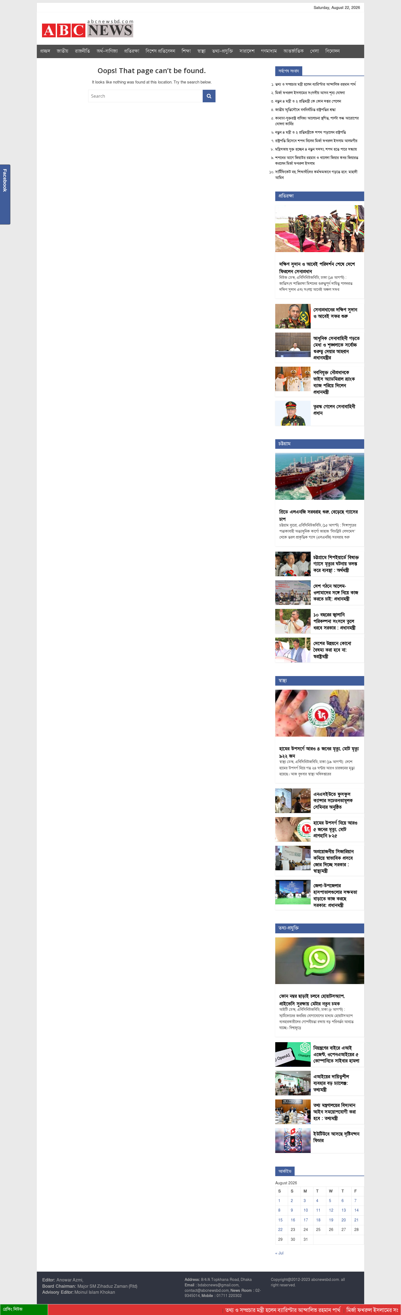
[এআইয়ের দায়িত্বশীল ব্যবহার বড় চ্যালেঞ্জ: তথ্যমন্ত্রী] (293, 1073)
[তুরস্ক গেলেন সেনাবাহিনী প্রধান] (293, 403)
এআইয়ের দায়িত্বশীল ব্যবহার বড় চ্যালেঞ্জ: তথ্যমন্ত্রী (331, 1083)
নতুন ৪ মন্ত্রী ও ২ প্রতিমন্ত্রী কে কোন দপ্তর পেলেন (308, 101)
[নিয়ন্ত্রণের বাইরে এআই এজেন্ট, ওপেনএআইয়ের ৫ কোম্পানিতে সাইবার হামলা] (293, 1045)
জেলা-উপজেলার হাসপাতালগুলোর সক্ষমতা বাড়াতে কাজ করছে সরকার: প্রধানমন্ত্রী (335, 895)
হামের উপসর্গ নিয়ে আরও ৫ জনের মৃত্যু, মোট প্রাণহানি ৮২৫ (335, 829)
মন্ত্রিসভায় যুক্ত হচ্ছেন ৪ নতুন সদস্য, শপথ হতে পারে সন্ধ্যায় (316, 149)
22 (280, 1229)
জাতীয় (62, 51)
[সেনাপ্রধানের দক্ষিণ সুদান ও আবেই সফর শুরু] (293, 306)
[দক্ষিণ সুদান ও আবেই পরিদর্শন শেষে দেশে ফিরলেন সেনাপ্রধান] (319, 208)
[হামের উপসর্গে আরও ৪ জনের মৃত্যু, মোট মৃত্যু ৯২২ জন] (319, 692)
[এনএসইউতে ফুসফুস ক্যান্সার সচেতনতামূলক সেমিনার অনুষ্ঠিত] (293, 791)
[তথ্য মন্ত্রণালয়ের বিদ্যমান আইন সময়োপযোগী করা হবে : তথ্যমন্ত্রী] (293, 1102)
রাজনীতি (82, 51)
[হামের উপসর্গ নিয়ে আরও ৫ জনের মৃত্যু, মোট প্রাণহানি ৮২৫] (293, 820)
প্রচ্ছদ (45, 51)
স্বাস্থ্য (201, 51)
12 (331, 1210)
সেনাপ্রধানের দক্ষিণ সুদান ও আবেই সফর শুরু (335, 313)
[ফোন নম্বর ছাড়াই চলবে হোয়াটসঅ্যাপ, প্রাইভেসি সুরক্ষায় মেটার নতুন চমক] (319, 940)
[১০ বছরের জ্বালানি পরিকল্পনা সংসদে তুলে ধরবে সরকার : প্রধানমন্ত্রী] (293, 611)
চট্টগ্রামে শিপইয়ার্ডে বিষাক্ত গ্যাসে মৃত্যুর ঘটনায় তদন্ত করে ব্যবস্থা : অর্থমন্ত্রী (336, 564)
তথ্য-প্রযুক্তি (222, 51)
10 (306, 1210)
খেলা (314, 51)
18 (318, 1220)
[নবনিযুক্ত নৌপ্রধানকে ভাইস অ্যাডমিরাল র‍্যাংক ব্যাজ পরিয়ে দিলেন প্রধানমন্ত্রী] (293, 369)
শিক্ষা (186, 51)
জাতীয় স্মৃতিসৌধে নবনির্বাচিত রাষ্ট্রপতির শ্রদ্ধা (305, 109)
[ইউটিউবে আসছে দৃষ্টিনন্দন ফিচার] (293, 1131)
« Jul (279, 1253)
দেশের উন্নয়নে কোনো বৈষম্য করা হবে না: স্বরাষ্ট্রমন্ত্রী (332, 650)
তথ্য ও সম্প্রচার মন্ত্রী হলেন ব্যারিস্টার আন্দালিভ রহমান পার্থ (315, 84)
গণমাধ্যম (269, 51)
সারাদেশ (247, 51)
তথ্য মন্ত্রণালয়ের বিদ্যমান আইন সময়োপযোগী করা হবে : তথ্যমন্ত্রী (334, 1112)
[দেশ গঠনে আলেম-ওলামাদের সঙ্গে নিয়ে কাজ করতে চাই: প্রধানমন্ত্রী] (293, 583)
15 (280, 1220)
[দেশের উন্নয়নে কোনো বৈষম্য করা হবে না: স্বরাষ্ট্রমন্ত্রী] (293, 640)
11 (318, 1210)
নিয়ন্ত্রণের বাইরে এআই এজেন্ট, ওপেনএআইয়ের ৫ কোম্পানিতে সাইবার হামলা (336, 1054)
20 (344, 1220)
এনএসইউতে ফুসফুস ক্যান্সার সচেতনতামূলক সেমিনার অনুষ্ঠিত (333, 801)
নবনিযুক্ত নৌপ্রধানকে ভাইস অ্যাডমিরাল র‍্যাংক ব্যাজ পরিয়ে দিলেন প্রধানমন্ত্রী (334, 382)
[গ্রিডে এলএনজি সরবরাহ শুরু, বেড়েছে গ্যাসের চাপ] (319, 455)
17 (306, 1220)
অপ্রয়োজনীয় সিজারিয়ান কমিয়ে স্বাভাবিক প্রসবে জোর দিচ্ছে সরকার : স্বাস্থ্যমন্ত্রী (333, 861)
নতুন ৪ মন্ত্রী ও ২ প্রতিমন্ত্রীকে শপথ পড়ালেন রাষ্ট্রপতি (310, 132)
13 (344, 1210)
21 (356, 1220)
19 (331, 1220)
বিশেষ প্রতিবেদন (160, 51)
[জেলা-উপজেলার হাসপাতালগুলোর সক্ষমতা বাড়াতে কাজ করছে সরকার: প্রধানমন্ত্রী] (293, 882)
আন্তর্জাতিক (293, 51)
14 (356, 1210)
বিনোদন (332, 51)
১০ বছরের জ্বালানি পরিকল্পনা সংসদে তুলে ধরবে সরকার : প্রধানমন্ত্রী (334, 621)
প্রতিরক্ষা (131, 51)
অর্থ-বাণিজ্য (107, 51)
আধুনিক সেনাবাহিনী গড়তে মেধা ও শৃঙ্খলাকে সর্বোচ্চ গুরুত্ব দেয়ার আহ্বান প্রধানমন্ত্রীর (336, 348)
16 (293, 1220)
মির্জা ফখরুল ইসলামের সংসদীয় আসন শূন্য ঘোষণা (310, 92)
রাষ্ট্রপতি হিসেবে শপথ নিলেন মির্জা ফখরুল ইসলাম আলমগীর (316, 141)
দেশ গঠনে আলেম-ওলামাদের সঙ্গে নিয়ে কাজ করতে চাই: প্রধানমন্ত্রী (335, 592)
